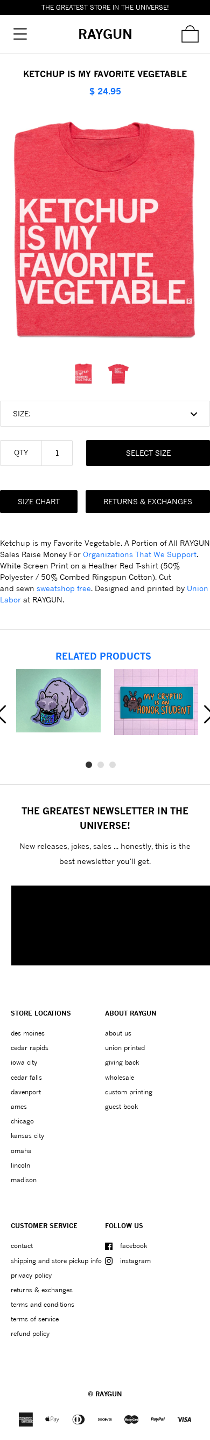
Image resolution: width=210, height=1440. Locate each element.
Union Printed (125, 1048)
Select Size (148, 452)
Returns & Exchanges (147, 501)
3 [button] (112, 765)
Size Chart (39, 501)
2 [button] (100, 765)
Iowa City (24, 1062)
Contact (22, 1246)
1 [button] (89, 765)
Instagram (135, 1261)
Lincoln (20, 1165)
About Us (118, 1033)
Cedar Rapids (29, 1048)
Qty (21, 452)
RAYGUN (108, 1394)
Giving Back (122, 1062)
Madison (24, 1180)
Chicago (22, 1121)
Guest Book (121, 1106)
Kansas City (27, 1136)
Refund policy (30, 1333)
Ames (19, 1106)
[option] (87, 374)
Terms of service (35, 1319)
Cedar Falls (26, 1077)
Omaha (21, 1151)
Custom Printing (128, 1092)
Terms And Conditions (42, 1304)
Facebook (133, 1246)
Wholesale (119, 1077)
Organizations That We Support (140, 554)
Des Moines (28, 1033)
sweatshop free (64, 588)
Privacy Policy (31, 1275)
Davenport (26, 1092)
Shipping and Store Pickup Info (56, 1261)
